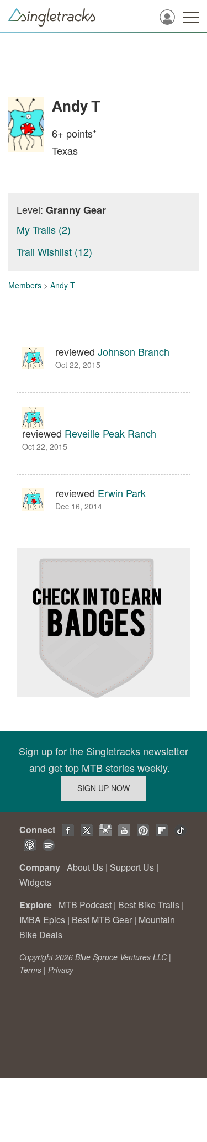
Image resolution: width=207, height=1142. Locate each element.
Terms (30, 969)
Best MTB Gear (102, 919)
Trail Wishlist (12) (54, 251)
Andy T (62, 285)
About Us (85, 867)
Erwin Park (122, 493)
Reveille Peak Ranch (110, 433)
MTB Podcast (85, 904)
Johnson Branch (133, 351)
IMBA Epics (42, 919)
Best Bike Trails (148, 904)
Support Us (132, 867)
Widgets (35, 882)
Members (24, 285)
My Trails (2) (44, 229)
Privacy (60, 969)
